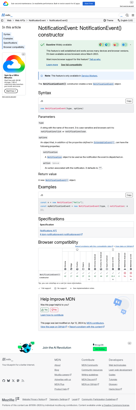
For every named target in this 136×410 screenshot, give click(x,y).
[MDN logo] (7, 359)
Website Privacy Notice (33, 399)
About (57, 365)
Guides (112, 374)
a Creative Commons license (115, 405)
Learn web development (120, 370)
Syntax (6, 34)
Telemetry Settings (58, 399)
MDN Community (90, 365)
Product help (60, 389)
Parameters (46, 117)
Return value (47, 174)
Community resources (92, 370)
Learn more (52, 64)
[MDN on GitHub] (3, 380)
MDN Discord (88, 379)
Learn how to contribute (52, 315)
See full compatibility (71, 64)
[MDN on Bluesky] (8, 380)
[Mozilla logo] (10, 399)
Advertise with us (62, 379)
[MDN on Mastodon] (18, 380)
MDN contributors (95, 323)
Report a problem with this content (85, 326)
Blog (56, 370)
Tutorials (113, 379)
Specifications (10, 42)
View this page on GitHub (53, 326)
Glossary (113, 384)
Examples (8, 38)
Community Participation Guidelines (99, 399)
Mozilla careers (61, 374)
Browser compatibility (13, 47)
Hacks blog (114, 389)
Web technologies (117, 365)
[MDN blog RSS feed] (22, 380)
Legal (74, 399)
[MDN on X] (13, 380)
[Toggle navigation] (133, 15)
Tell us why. (95, 59)
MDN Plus (59, 384)
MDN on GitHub (89, 384)
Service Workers (89, 75)
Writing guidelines (90, 374)
